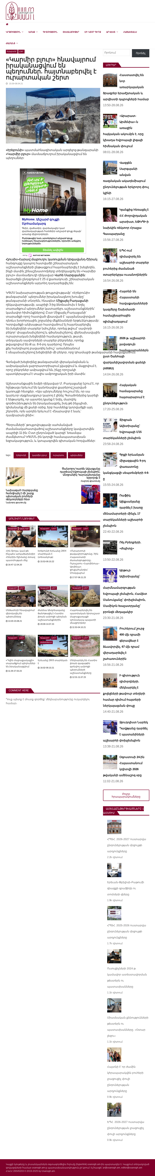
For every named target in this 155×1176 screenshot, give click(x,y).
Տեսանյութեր (71, 32)
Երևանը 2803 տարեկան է (52, 662)
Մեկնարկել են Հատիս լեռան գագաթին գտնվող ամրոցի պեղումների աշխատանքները (83, 666)
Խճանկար (24, 529)
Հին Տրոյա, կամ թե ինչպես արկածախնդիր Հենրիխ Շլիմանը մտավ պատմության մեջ (20, 556)
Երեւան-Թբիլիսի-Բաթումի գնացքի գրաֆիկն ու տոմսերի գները (125, 888)
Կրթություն (13, 32)
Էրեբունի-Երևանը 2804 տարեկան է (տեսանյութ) (52, 554)
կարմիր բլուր (39, 455)
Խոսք (32, 32)
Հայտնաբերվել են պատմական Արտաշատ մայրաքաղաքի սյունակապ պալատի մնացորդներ (85, 616)
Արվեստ (110, 32)
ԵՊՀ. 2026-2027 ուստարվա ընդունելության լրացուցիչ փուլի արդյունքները (125, 1128)
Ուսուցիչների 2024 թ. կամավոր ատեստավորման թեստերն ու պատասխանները (127, 977)
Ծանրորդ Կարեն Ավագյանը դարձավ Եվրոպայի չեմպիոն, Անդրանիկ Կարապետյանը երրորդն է (80, 473)
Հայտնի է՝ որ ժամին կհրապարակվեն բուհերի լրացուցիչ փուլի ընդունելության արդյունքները (125, 1078)
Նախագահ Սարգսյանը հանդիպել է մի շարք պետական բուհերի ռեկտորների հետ (22, 495)
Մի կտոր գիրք (92, 32)
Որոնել (140, 53)
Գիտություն (50, 32)
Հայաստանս (130, 32)
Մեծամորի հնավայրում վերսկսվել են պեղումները (20, 613)
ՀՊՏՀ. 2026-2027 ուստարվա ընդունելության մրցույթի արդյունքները (126, 845)
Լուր (21, 51)
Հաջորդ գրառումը (90, 481)
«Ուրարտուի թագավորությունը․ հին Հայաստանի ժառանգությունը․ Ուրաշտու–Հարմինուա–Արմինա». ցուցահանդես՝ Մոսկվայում (85, 562)
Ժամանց (10, 43)
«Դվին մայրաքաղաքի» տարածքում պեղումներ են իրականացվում (20, 663)
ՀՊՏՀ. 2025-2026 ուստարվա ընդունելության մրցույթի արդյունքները (126, 931)
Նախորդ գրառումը (16, 503)
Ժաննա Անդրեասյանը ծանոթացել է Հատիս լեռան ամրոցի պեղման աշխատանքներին (52, 615)
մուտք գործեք (35, 699)
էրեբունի (21, 455)
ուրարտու (58, 455)
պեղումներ (76, 455)
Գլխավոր (12, 51)
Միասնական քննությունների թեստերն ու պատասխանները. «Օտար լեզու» (127, 1026)
